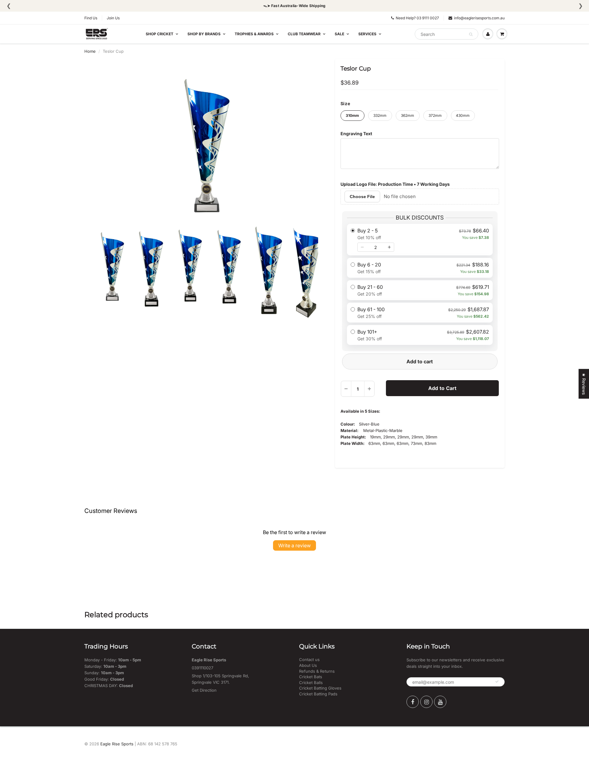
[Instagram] (426, 702)
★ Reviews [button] (584, 384)
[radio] (420, 239)
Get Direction (204, 690)
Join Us (113, 18)
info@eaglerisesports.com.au (479, 18)
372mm (435, 115)
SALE (339, 34)
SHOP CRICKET (159, 34)
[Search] (471, 34)
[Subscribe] (497, 681)
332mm (380, 115)
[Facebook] (412, 702)
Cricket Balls (311, 682)
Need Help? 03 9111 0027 (417, 18)
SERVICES (367, 34)
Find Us (90, 18)
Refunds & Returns (317, 671)
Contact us (309, 659)
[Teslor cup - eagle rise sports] (205, 143)
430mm (463, 115)
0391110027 (202, 667)
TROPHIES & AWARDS (254, 34)
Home (90, 51)
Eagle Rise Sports (116, 743)
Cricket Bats (310, 676)
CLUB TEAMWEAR (304, 34)
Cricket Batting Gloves (320, 688)
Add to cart (419, 361)
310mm (352, 115)
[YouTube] (440, 702)
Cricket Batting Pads (318, 693)
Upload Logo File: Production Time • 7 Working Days (395, 184)
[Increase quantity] (389, 247)
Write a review (294, 545)
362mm (407, 115)
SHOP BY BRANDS (204, 34)
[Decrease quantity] (362, 247)
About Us (308, 665)
